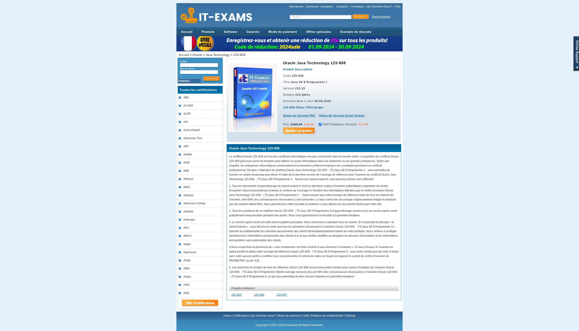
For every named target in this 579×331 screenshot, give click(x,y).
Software (230, 31)
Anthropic (189, 219)
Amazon (188, 195)
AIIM (186, 170)
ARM (186, 268)
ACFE (187, 113)
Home (227, 315)
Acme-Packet (191, 130)
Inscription (326, 6)
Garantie (252, 31)
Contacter (342, 6)
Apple (187, 244)
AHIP (186, 162)
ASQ (186, 293)
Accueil (186, 31)
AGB (306, 315)
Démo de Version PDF (299, 115)
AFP (186, 146)
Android (188, 211)
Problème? (184, 80)
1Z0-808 (239, 55)
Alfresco (188, 179)
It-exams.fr (214, 15)
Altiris (186, 187)
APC (186, 227)
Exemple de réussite (355, 31)
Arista (186, 260)
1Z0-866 (259, 294)
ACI (185, 122)
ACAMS (188, 105)
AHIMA (187, 154)
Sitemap (350, 315)
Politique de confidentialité (327, 315)
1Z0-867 (282, 294)
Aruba (187, 276)
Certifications (241, 315)
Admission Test (192, 138)
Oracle (197, 55)
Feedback (357, 6)
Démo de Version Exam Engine (342, 115)
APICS (187, 236)
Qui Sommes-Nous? (379, 6)
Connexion (312, 6)
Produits (208, 31)
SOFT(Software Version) (339, 124)
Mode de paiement (282, 31)
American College (194, 203)
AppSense (189, 252)
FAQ (397, 6)
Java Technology (218, 55)
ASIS (186, 284)
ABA (186, 97)
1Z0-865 (236, 294)
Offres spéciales (318, 31)
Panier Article (381, 16)
